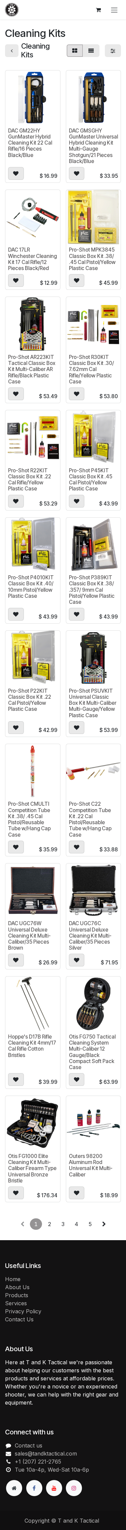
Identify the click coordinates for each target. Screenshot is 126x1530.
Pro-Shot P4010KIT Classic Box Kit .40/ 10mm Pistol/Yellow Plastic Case (31, 586)
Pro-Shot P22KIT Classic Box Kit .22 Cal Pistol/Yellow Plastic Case (29, 700)
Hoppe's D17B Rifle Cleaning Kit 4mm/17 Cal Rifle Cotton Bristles (32, 1046)
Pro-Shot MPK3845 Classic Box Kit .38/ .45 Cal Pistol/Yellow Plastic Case (92, 259)
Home (12, 1279)
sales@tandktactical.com (46, 1453)
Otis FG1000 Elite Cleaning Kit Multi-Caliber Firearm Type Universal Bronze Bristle (32, 1168)
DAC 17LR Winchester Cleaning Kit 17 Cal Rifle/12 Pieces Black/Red (32, 259)
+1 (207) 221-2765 (38, 1461)
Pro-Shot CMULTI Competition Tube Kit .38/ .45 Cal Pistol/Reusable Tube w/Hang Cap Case (29, 819)
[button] (16, 173)
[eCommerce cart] (98, 9)
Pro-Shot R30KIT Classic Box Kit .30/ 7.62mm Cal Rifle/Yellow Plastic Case (91, 369)
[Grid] (75, 50)
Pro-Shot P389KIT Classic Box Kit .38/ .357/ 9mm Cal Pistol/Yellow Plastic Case (92, 589)
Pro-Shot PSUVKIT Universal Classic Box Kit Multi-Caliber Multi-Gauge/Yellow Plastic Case (92, 703)
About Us (17, 1287)
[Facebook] (34, 1488)
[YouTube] (54, 1488)
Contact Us (19, 1319)
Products (16, 1295)
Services (16, 1303)
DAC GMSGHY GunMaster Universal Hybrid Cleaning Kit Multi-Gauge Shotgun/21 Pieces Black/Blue (93, 145)
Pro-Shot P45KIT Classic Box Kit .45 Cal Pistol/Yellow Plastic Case (90, 479)
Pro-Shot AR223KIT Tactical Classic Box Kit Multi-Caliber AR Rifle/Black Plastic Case (31, 369)
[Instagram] (74, 1488)
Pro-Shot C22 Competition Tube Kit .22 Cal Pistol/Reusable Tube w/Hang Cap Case (90, 819)
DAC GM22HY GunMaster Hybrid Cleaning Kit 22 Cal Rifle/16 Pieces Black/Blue (30, 142)
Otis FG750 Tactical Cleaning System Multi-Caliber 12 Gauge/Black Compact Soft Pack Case (92, 1052)
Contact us (28, 1445)
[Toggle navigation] (114, 10)
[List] (91, 50)
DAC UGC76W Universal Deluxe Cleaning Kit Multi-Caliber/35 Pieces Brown (29, 935)
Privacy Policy (23, 1311)
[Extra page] (14, 1488)
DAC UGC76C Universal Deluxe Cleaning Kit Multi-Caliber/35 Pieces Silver (90, 935)
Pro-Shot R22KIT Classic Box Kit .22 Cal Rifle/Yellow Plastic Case (29, 479)
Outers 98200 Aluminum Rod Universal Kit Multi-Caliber (91, 1165)
